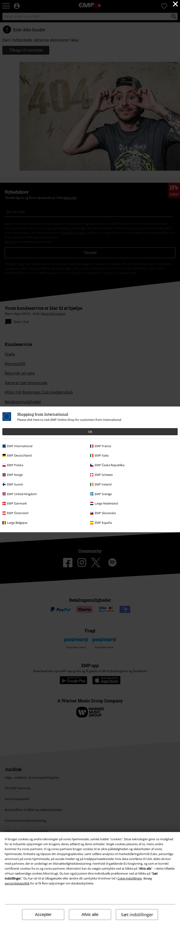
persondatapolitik (17, 883)
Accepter (43, 914)
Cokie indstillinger (129, 878)
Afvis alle (90, 914)
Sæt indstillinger (137, 914)
